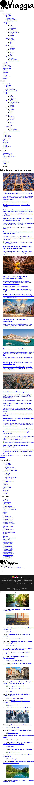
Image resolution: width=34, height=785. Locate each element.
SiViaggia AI (6, 65)
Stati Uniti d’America (14, 32)
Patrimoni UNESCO (8, 529)
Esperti (5, 75)
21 (22, 455)
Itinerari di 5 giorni (7, 520)
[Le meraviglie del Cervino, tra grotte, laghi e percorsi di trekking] (18, 771)
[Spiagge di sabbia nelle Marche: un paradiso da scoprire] (18, 691)
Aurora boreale (7, 502)
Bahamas (11, 36)
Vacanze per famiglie (11, 19)
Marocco (11, 52)
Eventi (4, 510)
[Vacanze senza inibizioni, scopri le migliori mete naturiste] (18, 619)
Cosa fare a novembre (8, 556)
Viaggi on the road (7, 539)
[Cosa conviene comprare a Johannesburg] (18, 746)
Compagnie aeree (7, 506)
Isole (4, 513)
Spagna (11, 29)
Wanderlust (6, 72)
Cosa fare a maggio (8, 548)
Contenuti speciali (4, 567)
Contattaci (11, 567)
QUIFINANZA (24, 580)
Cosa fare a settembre (8, 553)
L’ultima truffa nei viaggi (9, 156)
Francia (11, 26)
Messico (11, 35)
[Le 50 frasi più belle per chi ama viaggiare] (18, 727)
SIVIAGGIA (19, 580)
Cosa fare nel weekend (9, 508)
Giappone (11, 46)
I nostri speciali (7, 76)
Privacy (14, 583)
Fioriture (5, 512)
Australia (11, 58)
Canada (11, 34)
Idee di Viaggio (7, 463)
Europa (8, 24)
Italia (10, 25)
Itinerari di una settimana (9, 523)
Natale (4, 528)
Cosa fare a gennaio (8, 542)
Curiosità (5, 71)
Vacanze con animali (11, 21)
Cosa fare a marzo (7, 545)
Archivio (22, 567)
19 (19, 455)
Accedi (2, 11)
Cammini (8, 15)
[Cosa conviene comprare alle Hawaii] (18, 705)
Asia (7, 45)
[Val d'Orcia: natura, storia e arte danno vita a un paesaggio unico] (18, 638)
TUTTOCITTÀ (11, 580)
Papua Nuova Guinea (14, 61)
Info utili (5, 64)
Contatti (5, 78)
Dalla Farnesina (7, 157)
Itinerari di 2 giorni (7, 519)
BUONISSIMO (29, 580)
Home (4, 160)
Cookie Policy (20, 583)
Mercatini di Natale (8, 526)
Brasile (11, 41)
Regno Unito (12, 28)
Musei (4, 525)
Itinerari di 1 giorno (8, 518)
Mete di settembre (7, 153)
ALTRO (2, 81)
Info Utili (5, 483)
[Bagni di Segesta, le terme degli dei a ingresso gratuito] (18, 600)
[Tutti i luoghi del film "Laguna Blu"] (18, 686)
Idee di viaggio (7, 14)
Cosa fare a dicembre (8, 558)
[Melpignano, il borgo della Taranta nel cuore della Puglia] (18, 733)
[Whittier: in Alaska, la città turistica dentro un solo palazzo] (18, 698)
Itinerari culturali (7, 516)
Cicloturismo (6, 503)
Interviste (5, 74)
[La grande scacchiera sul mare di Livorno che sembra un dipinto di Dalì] (18, 759)
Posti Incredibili (7, 486)
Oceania (8, 56)
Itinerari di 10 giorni (8, 522)
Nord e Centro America (12, 31)
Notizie (5, 62)
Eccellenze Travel (7, 155)
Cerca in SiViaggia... (5, 566)
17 (16, 455)
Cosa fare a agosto (7, 552)
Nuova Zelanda (13, 59)
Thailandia (12, 48)
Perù (10, 42)
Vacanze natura (10, 18)
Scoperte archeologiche (9, 532)
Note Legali (9, 583)
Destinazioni (6, 22)
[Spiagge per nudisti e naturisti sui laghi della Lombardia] (18, 660)
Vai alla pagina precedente (6, 455)
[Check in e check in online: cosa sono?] (18, 716)
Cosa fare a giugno (8, 549)
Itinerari (5, 515)
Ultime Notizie (10, 481)
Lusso (4, 69)
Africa (7, 51)
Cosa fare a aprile (7, 546)
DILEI (15, 580)
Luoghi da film (7, 68)
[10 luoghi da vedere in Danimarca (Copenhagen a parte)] (18, 653)
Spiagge (5, 533)
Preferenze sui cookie (28, 583)
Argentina (11, 39)
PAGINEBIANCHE (5, 580)
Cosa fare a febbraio (8, 543)
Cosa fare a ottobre (8, 555)
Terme (4, 535)
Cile (10, 44)
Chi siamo (3, 583)
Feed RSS (17, 567)
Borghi (8, 16)
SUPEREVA (17, 581)
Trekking (5, 536)
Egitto (10, 54)
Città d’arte (6, 505)
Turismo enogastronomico (9, 538)
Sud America (9, 38)
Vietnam (11, 49)
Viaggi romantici (7, 540)
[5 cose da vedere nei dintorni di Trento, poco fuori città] (18, 752)
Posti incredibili (7, 66)
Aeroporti (5, 500)
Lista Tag (5, 499)
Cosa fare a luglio (7, 550)
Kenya (11, 55)
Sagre (4, 530)
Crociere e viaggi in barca (9, 509)
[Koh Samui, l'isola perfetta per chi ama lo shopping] (18, 632)
